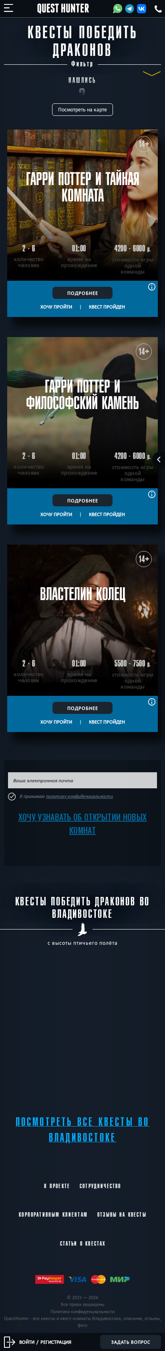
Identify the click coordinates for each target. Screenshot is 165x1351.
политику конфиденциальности (79, 796)
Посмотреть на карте (82, 109)
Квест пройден (107, 306)
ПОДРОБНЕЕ (82, 293)
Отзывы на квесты (122, 1214)
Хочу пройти (56, 306)
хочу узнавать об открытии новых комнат (82, 823)
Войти (26, 1342)
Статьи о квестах (83, 1243)
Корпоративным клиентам (53, 1214)
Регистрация (55, 1342)
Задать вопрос (130, 1342)
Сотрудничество (100, 1186)
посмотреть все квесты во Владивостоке (83, 1130)
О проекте (57, 1186)
